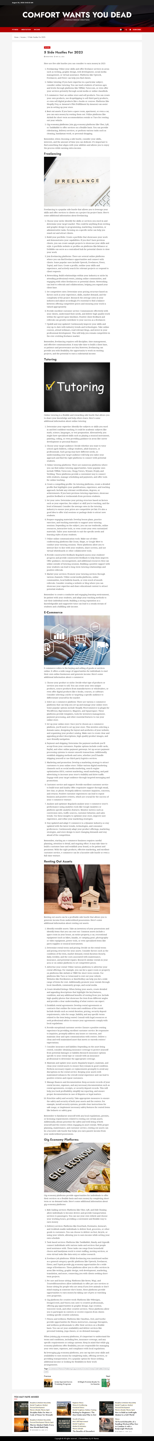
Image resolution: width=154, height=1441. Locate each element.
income (86, 1369)
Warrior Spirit (45, 1410)
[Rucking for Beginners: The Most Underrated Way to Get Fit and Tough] (64, 1408)
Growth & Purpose (79, 1419)
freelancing (68, 1369)
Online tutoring (54, 82)
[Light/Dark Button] (122, 30)
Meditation (26, 30)
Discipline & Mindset (36, 1403)
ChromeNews (84, 1438)
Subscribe (137, 30)
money (92, 1369)
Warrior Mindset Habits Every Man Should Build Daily (42, 1426)
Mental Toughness (36, 1405)
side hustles (99, 1369)
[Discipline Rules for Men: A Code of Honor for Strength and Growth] (21, 1408)
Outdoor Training (90, 1410)
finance (61, 1369)
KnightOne (49, 57)
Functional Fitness (78, 1407)
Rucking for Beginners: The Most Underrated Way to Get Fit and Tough (84, 1414)
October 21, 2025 (122, 1432)
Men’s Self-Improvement (80, 1421)
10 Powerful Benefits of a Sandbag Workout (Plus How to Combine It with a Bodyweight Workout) (126, 1425)
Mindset (45, 1405)
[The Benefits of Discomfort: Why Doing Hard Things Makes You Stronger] (64, 1425)
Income (37, 30)
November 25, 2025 (38, 1430)
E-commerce (53, 95)
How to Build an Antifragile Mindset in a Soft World (126, 1413)
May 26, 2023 (60, 57)
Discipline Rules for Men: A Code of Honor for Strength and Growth (41, 1414)
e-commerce (53, 1369)
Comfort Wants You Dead (77, 14)
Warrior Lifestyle (35, 1410)
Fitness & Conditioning (80, 1405)
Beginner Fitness (78, 1403)
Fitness (15, 30)
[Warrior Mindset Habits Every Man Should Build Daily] (21, 1425)
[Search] (126, 30)
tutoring (106, 1369)
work (46, 1372)
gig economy (78, 1369)
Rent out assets (54, 111)
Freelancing (52, 69)
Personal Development (37, 1407)
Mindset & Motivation (79, 1426)
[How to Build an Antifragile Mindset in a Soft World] (106, 1408)
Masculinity (47, 1403)
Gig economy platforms (58, 124)
